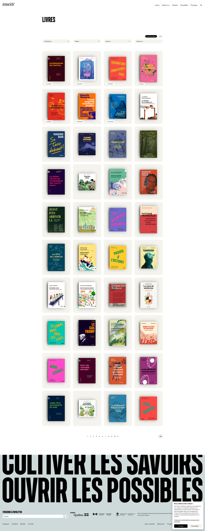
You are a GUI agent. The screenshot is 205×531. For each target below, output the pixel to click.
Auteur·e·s (166, 5)
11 (117, 436)
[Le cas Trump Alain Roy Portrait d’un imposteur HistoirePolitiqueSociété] (87, 332)
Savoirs (175, 5)
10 (114, 436)
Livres (157, 5)
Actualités (184, 5)
